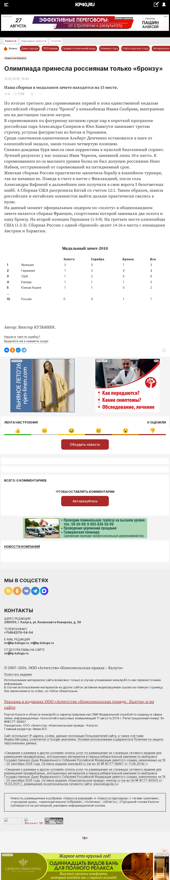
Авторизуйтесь (85, 501)
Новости (10, 41)
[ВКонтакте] (6, 350)
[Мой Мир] (18, 350)
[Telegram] (24, 350)
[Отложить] (32, 94)
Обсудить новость (85, 444)
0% (17, 430)
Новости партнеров (112, 798)
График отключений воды (79, 48)
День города (29, 48)
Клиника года (109, 48)
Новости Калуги (15, 58)
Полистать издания (18, 674)
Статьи (56, 41)
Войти (164, 4)
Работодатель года (135, 48)
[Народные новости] (156, 4)
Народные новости (33, 41)
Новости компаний (22, 547)
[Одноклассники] (12, 350)
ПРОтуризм (50, 48)
